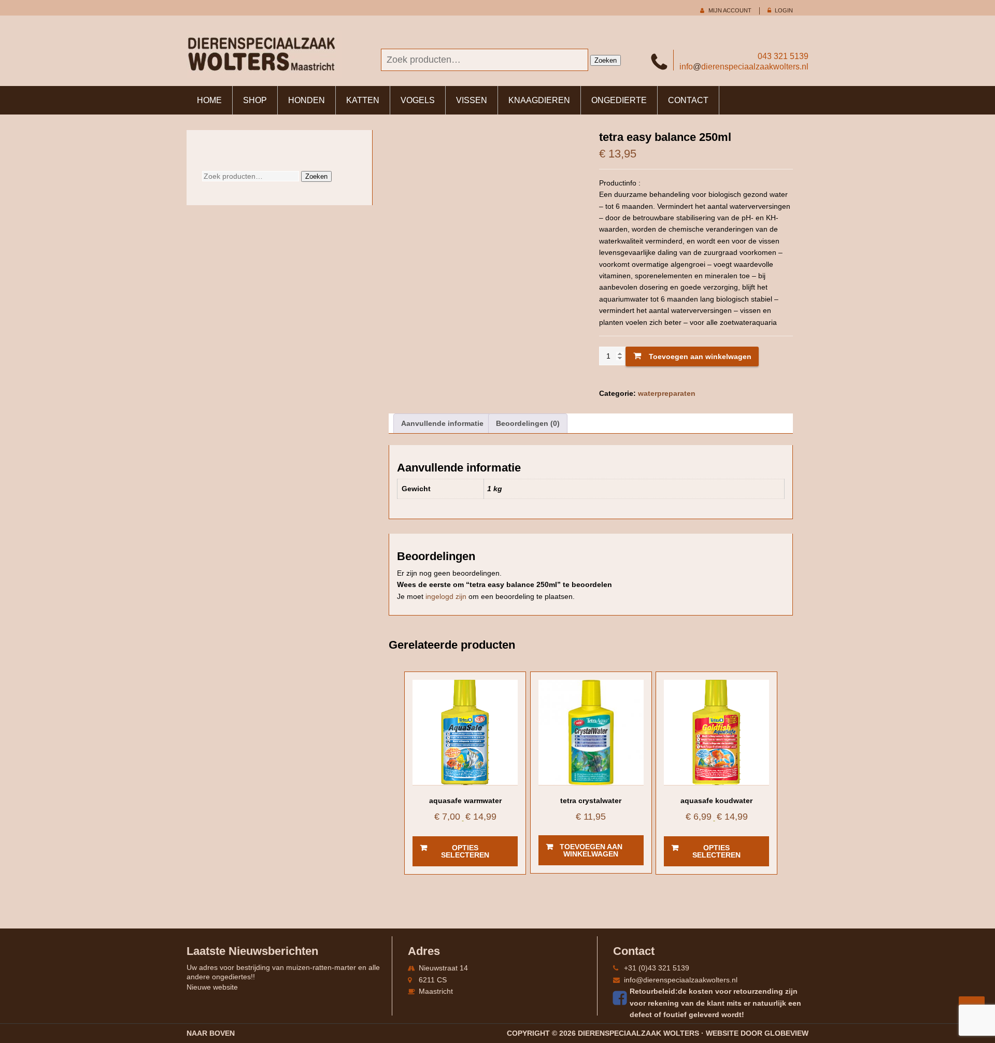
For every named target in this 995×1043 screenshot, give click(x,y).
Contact (688, 100)
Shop (255, 100)
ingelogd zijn (445, 596)
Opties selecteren (465, 851)
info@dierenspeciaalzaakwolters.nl (680, 980)
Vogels (418, 100)
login (784, 10)
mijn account (729, 10)
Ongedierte (619, 100)
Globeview (786, 1033)
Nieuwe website (212, 987)
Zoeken (605, 60)
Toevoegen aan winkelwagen (700, 356)
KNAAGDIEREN (539, 100)
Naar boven (211, 1033)
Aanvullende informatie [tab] (442, 423)
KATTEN (362, 100)
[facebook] (621, 997)
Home (209, 100)
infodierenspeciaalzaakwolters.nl (743, 66)
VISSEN (471, 100)
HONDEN (306, 100)
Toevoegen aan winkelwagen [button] (591, 850)
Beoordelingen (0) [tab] (528, 423)
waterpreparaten (666, 393)
